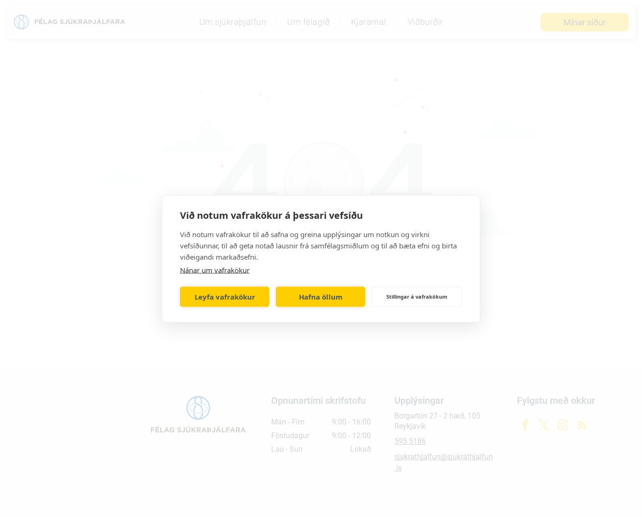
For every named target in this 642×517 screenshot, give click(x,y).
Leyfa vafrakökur (225, 296)
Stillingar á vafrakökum (416, 296)
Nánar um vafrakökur (215, 269)
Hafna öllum (321, 296)
